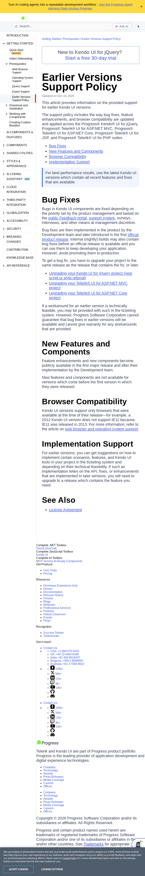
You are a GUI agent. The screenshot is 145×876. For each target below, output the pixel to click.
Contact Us (50, 647)
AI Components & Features (20, 135)
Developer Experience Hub (60, 585)
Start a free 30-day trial (90, 58)
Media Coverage (53, 779)
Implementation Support (69, 162)
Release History (53, 595)
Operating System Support (22, 79)
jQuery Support (21, 86)
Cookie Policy (70, 858)
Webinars (49, 604)
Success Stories (53, 632)
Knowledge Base (20, 257)
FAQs (46, 620)
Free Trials (50, 570)
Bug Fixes (57, 146)
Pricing (47, 573)
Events (47, 617)
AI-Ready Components (68, 561)
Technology (50, 770)
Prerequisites (71, 38)
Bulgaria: (66, 660)
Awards (48, 773)
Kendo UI (42, 554)
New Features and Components (76, 151)
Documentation (52, 591)
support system (102, 218)
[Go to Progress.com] (47, 744)
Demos (47, 588)
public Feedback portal (67, 218)
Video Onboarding (20, 58)
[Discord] (52, 696)
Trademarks (93, 844)
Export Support (21, 91)
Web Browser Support (20, 71)
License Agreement (65, 510)
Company (49, 767)
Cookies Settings (52, 869)
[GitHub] (52, 692)
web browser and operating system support (101, 429)
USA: (64, 651)
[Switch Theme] (138, 26)
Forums (48, 598)
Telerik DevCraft (46, 548)
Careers (48, 783)
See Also (58, 500)
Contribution (17, 249)
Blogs (47, 601)
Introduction (17, 35)
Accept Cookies (18, 869)
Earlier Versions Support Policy (21, 98)
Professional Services (57, 607)
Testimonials (51, 635)
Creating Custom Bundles (20, 124)
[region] (72, 861)
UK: (64, 654)
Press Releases (53, 776)
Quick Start (16, 50)
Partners (48, 611)
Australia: (67, 663)
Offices (47, 786)
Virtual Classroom (54, 614)
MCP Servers (44, 561)
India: (65, 657)
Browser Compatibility (67, 156)
